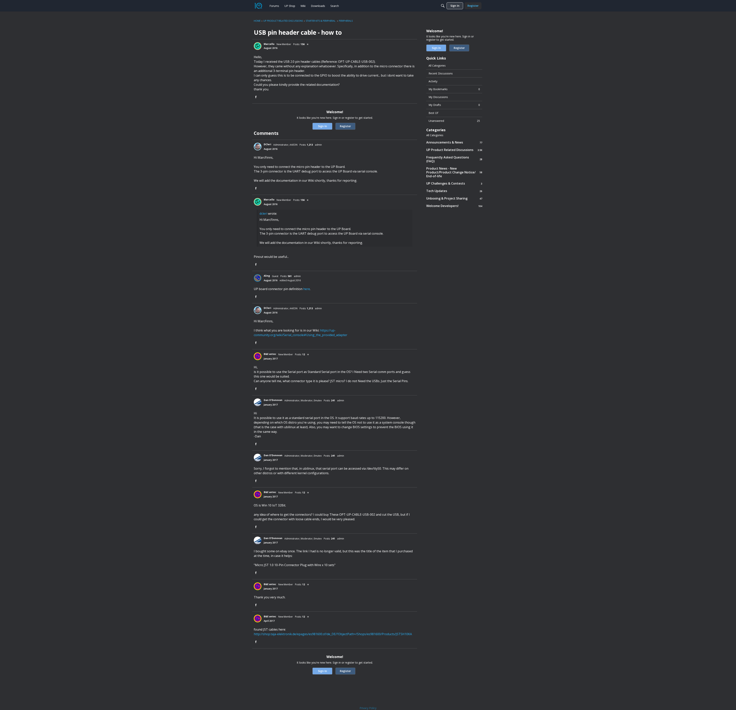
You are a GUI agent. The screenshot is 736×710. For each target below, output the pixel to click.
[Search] (442, 5)
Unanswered (454, 121)
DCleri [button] (267, 144)
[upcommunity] (258, 6)
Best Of (433, 113)
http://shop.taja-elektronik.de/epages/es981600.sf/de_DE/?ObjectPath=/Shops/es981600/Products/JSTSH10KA (333, 634)
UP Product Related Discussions (454, 150)
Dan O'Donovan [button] (273, 400)
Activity (433, 81)
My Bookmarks (454, 89)
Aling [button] (267, 275)
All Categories (437, 65)
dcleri (263, 213)
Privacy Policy (368, 708)
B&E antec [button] (270, 354)
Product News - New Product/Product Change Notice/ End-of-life (454, 172)
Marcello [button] (269, 44)
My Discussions (438, 97)
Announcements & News (454, 142)
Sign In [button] (322, 126)
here (306, 289)
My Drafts (454, 105)
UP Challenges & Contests (454, 183)
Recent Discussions (441, 73)
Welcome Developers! (454, 206)
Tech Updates (454, 191)
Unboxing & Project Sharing (454, 198)
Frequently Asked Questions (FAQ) (454, 159)
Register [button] (345, 126)
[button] (257, 46)
